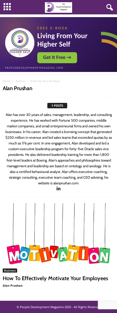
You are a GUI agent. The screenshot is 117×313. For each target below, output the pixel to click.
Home (6, 81)
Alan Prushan (13, 285)
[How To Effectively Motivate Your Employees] (58, 238)
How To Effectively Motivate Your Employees (55, 278)
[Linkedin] (59, 188)
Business (10, 270)
